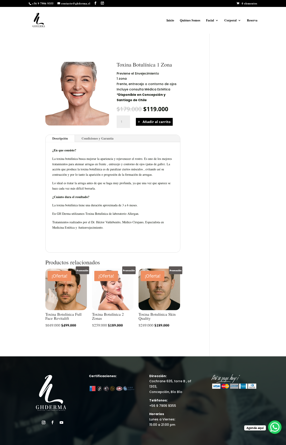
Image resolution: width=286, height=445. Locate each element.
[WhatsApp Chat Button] (275, 427)
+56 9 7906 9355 (162, 405)
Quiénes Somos (190, 21)
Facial (210, 21)
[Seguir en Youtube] (61, 422)
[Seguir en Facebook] (52, 422)
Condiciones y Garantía (98, 138)
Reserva (252, 21)
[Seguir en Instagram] (43, 422)
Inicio (170, 21)
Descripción (60, 138)
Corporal (230, 21)
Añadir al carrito (156, 121)
